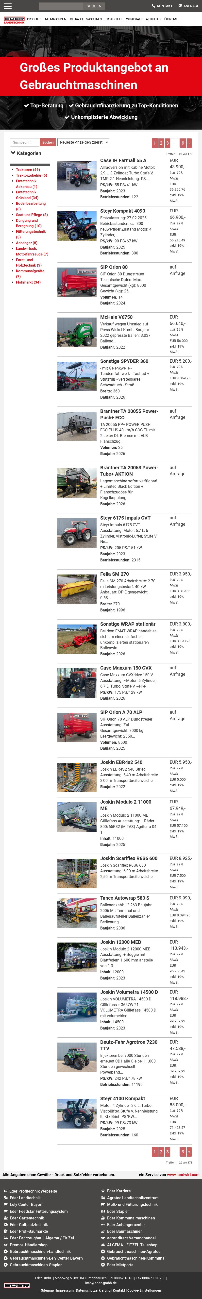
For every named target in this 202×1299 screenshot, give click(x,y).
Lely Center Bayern (27, 1204)
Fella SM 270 (114, 574)
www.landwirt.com (183, 1174)
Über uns (170, 19)
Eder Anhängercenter (126, 1224)
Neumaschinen (55, 19)
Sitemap (47, 1290)
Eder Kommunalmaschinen (131, 1218)
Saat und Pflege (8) (32, 215)
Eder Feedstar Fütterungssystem (39, 1211)
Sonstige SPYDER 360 (124, 361)
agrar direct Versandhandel (131, 1238)
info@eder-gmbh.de (101, 1283)
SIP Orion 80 (114, 267)
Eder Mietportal (121, 1265)
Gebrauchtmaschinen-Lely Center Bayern (46, 1258)
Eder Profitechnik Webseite (33, 1191)
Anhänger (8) (26, 243)
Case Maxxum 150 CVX (126, 668)
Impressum (65, 1290)
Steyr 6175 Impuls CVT (125, 518)
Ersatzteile (113, 19)
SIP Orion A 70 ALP (121, 712)
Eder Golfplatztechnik (29, 1224)
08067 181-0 (124, 1278)
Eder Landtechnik (25, 1198)
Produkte (34, 19)
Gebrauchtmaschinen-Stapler (36, 1265)
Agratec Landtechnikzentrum (133, 1198)
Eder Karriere (119, 1191)
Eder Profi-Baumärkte (29, 1231)
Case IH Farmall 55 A (123, 160)
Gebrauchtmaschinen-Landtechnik (40, 1251)
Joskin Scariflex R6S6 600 (128, 858)
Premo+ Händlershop (29, 1245)
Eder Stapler (118, 1211)
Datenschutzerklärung (93, 1290)
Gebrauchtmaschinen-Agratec (133, 1251)
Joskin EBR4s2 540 (121, 762)
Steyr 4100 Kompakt (122, 1098)
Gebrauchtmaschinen (85, 19)
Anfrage (191, 6)
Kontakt (165, 6)
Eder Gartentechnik (27, 1218)
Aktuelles (153, 19)
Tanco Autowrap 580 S (124, 898)
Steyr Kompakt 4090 (122, 211)
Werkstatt (134, 19)
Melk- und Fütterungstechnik (132, 1204)
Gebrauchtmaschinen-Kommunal (136, 1258)
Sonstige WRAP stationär (127, 624)
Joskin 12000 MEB (120, 942)
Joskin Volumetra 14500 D (129, 992)
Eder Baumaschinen (125, 1231)
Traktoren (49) (28, 170)
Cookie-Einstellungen (144, 1290)
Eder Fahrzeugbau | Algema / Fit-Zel (42, 1238)
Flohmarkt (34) (28, 282)
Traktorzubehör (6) (31, 175)
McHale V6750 (116, 317)
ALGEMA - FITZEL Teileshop (132, 1245)
